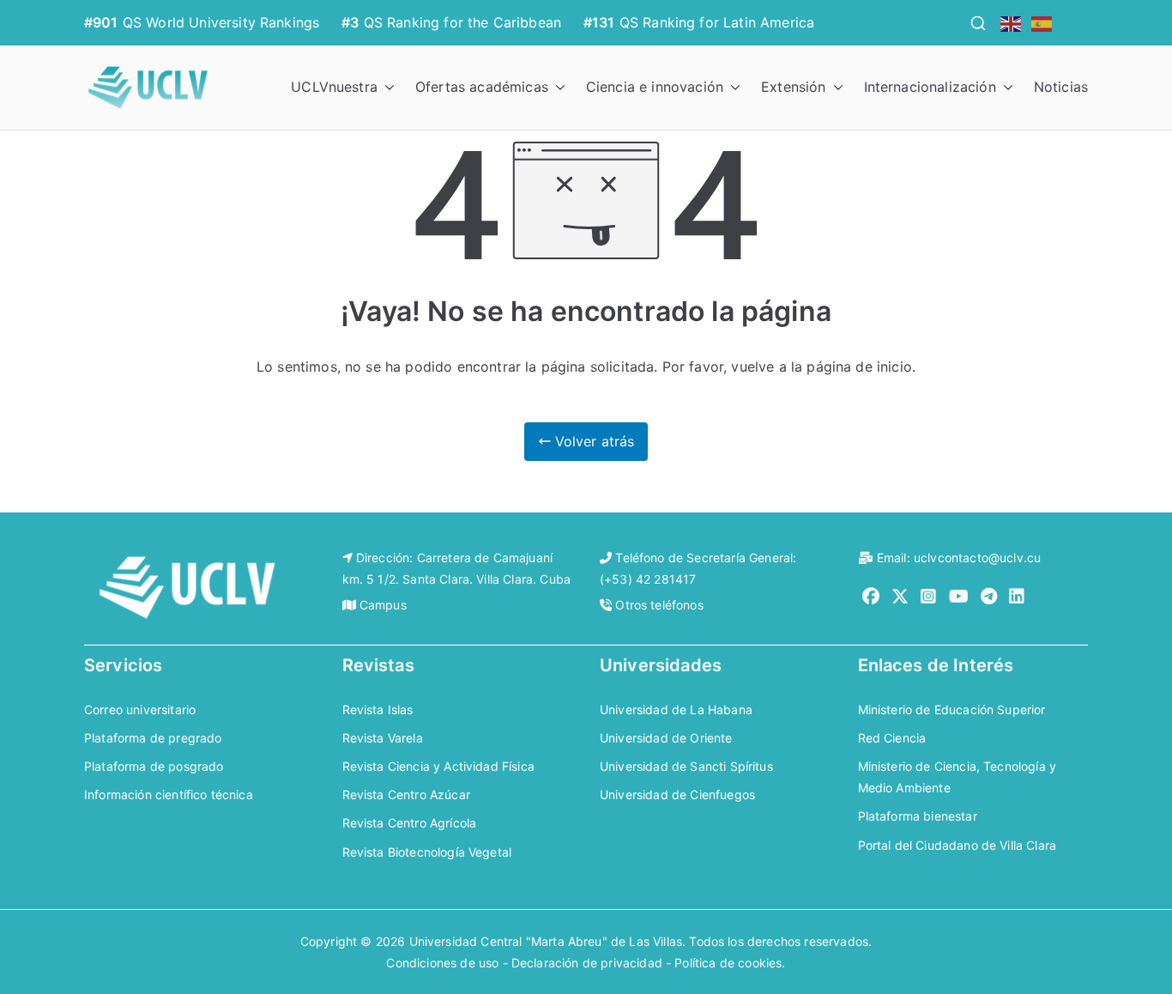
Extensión (793, 86)
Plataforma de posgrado (154, 766)
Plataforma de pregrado (153, 737)
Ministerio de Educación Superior (952, 709)
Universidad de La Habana (676, 709)
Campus (383, 604)
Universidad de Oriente (666, 737)
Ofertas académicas (481, 86)
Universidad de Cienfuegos (677, 794)
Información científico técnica (168, 794)
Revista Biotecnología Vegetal (427, 852)
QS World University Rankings (221, 22)
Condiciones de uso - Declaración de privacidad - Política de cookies (584, 962)
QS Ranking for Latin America (716, 22)
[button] (386, 87)
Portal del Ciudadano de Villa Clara (957, 845)
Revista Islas (378, 709)
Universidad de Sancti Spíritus (686, 766)
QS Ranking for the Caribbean (462, 22)
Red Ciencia (892, 737)
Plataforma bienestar (917, 816)
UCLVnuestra (334, 86)
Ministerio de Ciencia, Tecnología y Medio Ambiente (957, 777)
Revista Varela (382, 737)
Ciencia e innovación (654, 86)
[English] (1011, 22)
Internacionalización (930, 86)
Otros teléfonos (659, 604)
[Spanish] (1042, 22)
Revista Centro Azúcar (406, 794)
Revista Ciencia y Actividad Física (438, 766)
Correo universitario (140, 709)
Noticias (1061, 86)
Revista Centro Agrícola (409, 822)
